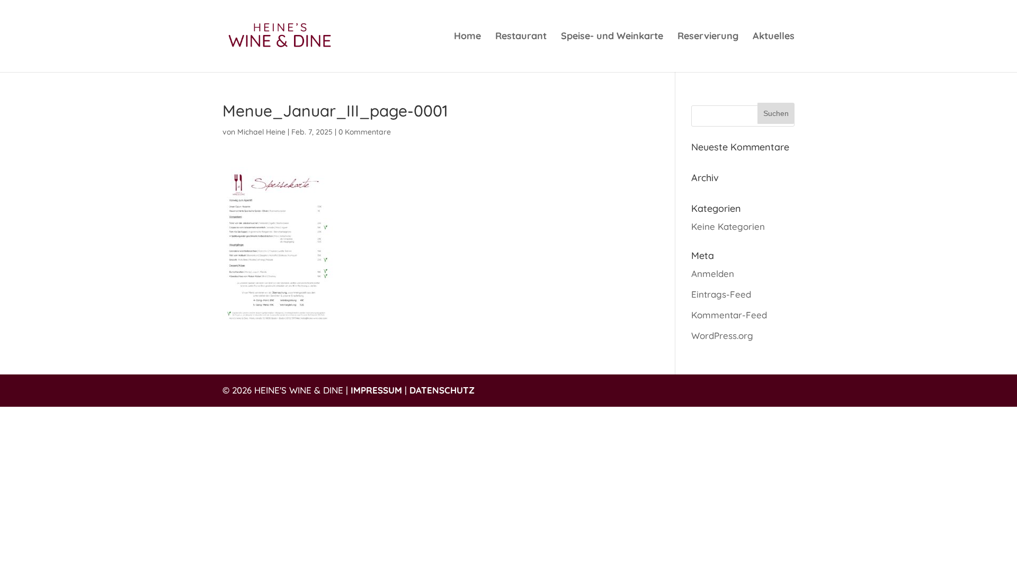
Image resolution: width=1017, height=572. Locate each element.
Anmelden (712, 273)
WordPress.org (722, 335)
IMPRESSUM (376, 390)
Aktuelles (774, 37)
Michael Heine (261, 132)
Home (467, 37)
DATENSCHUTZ (442, 390)
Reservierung (707, 37)
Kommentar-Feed (729, 314)
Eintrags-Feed (721, 294)
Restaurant (521, 37)
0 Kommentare (364, 132)
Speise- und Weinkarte (612, 37)
